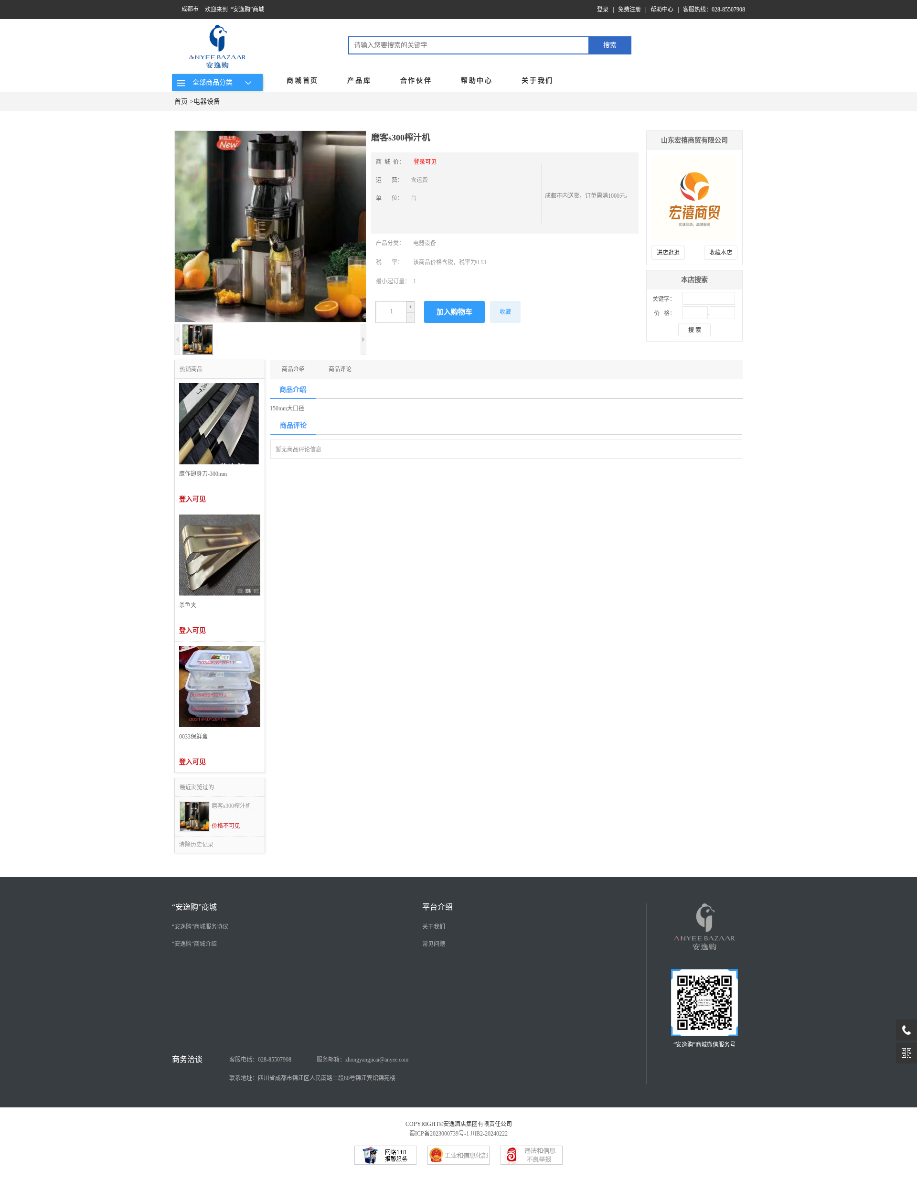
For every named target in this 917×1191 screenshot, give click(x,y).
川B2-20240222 (489, 1133)
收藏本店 (720, 252)
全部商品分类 (211, 82)
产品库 (359, 80)
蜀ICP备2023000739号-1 (439, 1133)
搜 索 (694, 330)
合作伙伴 (416, 80)
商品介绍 (293, 369)
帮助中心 (661, 9)
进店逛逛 (668, 252)
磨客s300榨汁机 (231, 806)
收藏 (505, 312)
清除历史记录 (196, 844)
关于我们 (538, 80)
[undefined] (270, 227)
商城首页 (303, 80)
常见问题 (433, 944)
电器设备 (206, 101)
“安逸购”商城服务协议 (200, 926)
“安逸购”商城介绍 (194, 944)
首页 (181, 101)
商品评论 (340, 369)
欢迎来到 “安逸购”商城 (234, 9)
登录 (602, 9)
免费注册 (629, 9)
